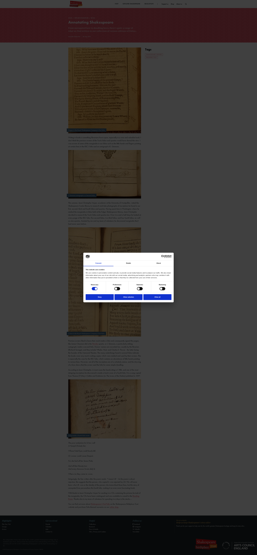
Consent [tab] (98, 263)
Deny (99, 297)
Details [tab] (128, 263)
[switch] (117, 288)
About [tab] (158, 263)
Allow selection (128, 297)
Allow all (157, 297)
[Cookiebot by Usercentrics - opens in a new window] (162, 256)
